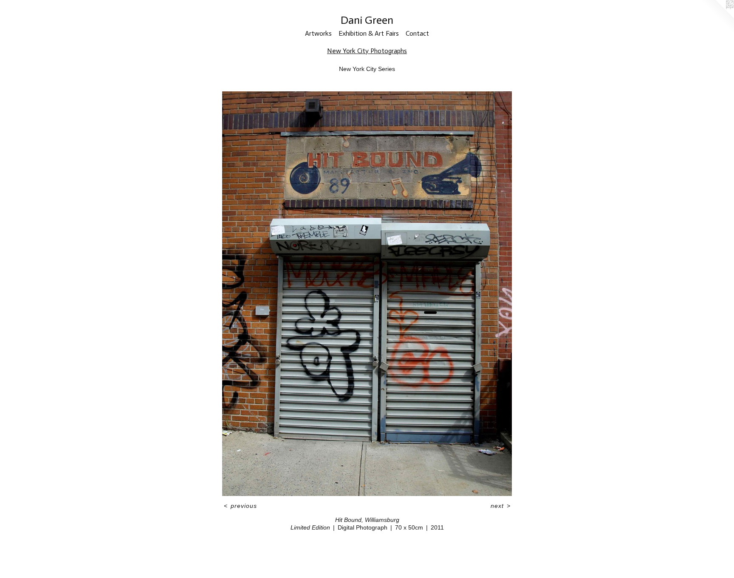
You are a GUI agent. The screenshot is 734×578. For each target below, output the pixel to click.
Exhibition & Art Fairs (369, 33)
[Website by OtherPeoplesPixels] (717, 17)
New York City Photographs (367, 51)
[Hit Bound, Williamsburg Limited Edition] (367, 293)
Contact (417, 33)
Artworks (318, 33)
